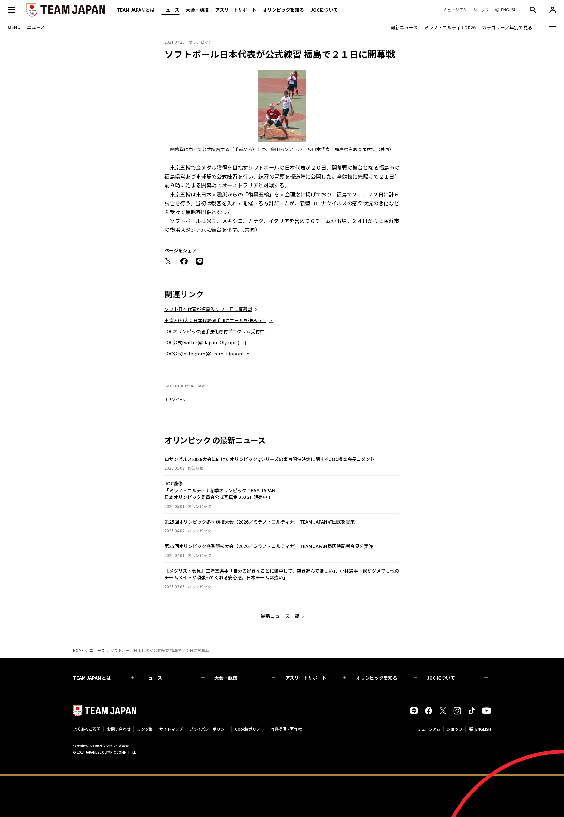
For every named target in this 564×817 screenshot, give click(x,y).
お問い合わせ (119, 728)
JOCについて (324, 10)
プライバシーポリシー (208, 728)
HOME (78, 650)
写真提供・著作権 (286, 728)
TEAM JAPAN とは (92, 677)
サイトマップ (171, 728)
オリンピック (175, 399)
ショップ (454, 728)
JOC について (441, 677)
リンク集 (145, 728)
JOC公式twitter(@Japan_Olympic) (201, 342)
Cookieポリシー (249, 728)
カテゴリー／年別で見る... (509, 27)
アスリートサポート (235, 10)
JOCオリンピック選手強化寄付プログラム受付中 (214, 331)
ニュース (170, 10)
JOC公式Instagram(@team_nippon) (203, 353)
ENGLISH (483, 728)
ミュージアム (428, 728)
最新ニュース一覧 (279, 615)
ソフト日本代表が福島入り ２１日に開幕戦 (208, 309)
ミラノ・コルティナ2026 (450, 27)
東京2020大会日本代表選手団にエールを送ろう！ (215, 320)
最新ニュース (404, 27)
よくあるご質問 (87, 728)
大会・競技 (225, 677)
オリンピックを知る (283, 10)
